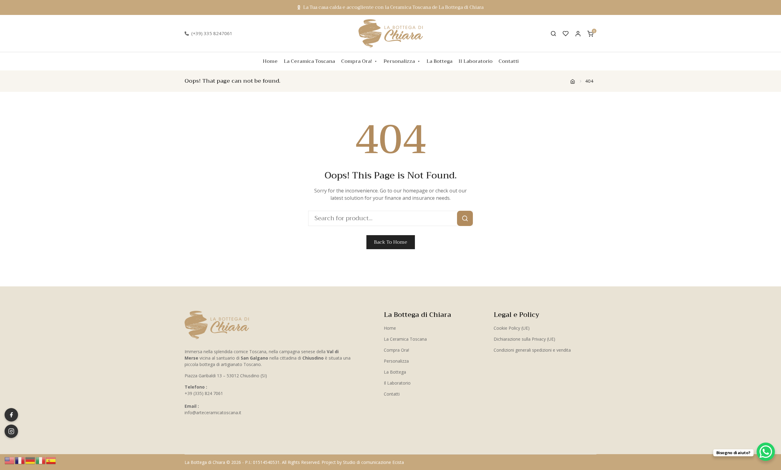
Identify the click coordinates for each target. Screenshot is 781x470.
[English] (10, 460)
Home (270, 61)
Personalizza (399, 61)
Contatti (508, 61)
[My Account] (578, 33)
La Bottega (439, 61)
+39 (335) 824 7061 (204, 393)
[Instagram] (11, 431)
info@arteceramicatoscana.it (213, 412)
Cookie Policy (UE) (512, 328)
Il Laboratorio (475, 61)
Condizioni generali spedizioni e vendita (532, 350)
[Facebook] (11, 415)
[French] (20, 460)
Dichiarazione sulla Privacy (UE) (524, 339)
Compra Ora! (356, 61)
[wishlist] (566, 33)
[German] (30, 460)
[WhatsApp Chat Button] (766, 452)
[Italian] (41, 460)
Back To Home (390, 242)
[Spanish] (51, 460)
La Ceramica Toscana (309, 61)
